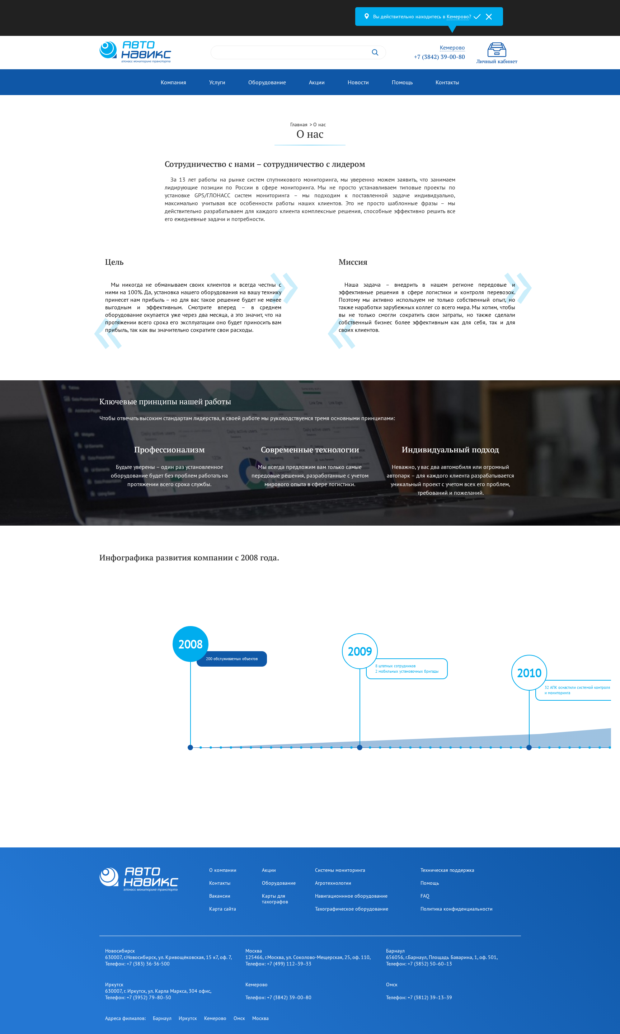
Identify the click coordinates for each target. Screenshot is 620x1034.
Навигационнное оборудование (351, 896)
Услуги (217, 82)
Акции (317, 82)
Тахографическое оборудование (351, 909)
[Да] (477, 16)
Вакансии (219, 896)
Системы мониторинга (340, 870)
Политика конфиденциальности (457, 909)
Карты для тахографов (275, 899)
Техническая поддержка (447, 870)
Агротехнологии (333, 883)
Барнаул (162, 1018)
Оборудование (267, 82)
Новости (358, 82)
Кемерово (215, 1018)
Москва (260, 1018)
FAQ (425, 896)
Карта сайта (222, 909)
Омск (239, 1018)
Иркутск (188, 1018)
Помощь (402, 82)
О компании (222, 870)
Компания (173, 82)
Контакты (447, 82)
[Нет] (489, 16)
